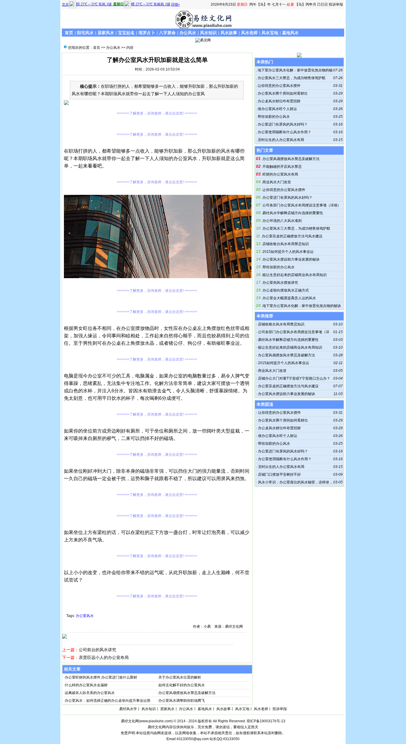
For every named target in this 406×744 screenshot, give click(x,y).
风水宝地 (270, 32)
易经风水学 (128, 709)
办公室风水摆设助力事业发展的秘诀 (291, 259)
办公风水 (188, 32)
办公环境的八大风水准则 (282, 221)
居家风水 (105, 32)
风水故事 (229, 32)
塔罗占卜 (147, 32)
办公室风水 (85, 616)
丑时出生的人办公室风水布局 (280, 140)
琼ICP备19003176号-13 (266, 721)
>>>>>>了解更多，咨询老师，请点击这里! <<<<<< (157, 113)
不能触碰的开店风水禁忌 (282, 167)
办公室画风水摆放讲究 (280, 283)
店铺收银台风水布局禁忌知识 (285, 244)
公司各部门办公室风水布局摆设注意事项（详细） (301, 205)
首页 (69, 32)
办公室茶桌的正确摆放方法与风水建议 (292, 236)
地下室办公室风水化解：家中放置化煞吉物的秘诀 (301, 306)
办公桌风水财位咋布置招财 (278, 101)
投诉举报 (336, 4)
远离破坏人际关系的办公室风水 (90, 693)
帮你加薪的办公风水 (273, 117)
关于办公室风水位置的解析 (179, 677)
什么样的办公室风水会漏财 (86, 685)
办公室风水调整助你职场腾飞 (181, 700)
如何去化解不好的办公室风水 (181, 685)
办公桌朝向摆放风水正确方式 (285, 290)
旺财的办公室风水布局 (280, 174)
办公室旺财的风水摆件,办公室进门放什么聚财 (101, 677)
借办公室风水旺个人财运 (277, 109)
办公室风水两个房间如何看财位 (282, 93)
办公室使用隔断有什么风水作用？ (284, 132)
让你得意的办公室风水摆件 (278, 86)
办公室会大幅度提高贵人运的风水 (289, 298)
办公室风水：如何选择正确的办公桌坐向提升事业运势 (107, 700)
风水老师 (249, 32)
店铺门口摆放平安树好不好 (279, 474)
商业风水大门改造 (276, 182)
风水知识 (208, 32)
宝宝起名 (126, 32)
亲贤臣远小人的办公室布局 (104, 657)
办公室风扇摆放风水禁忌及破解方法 (186, 693)
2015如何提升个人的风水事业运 (288, 252)
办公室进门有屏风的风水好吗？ (282, 124)
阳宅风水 (85, 32)
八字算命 (167, 32)
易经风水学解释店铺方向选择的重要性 (292, 213)
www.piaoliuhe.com (155, 721)
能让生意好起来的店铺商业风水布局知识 (294, 275)
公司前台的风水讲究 (97, 649)
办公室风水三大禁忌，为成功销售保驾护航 (291, 78)
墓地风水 (290, 32)
